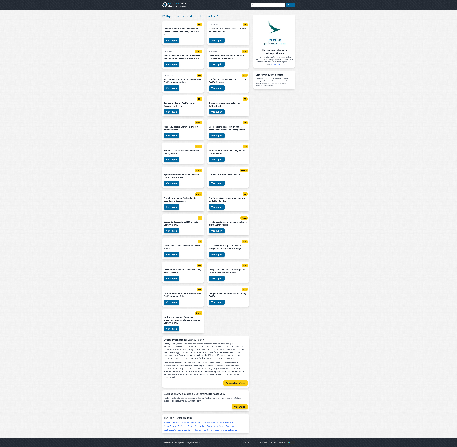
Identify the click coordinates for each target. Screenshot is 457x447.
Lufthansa (232, 430)
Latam (228, 422)
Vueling (167, 422)
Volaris (203, 426)
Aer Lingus (231, 426)
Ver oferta (239, 406)
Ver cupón (171, 40)
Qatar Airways (196, 422)
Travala (222, 426)
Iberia (221, 422)
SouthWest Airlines (172, 430)
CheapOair (186, 430)
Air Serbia (182, 426)
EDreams (184, 422)
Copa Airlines (213, 430)
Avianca (214, 422)
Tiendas (272, 442)
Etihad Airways (170, 426)
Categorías (263, 442)
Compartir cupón (250, 442)
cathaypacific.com (278, 64)
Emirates (175, 422)
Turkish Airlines (199, 430)
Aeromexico (212, 426)
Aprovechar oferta (235, 383)
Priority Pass (193, 426)
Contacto (281, 442)
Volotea (206, 422)
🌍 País (291, 442)
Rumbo (235, 422)
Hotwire (223, 430)
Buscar (290, 5)
